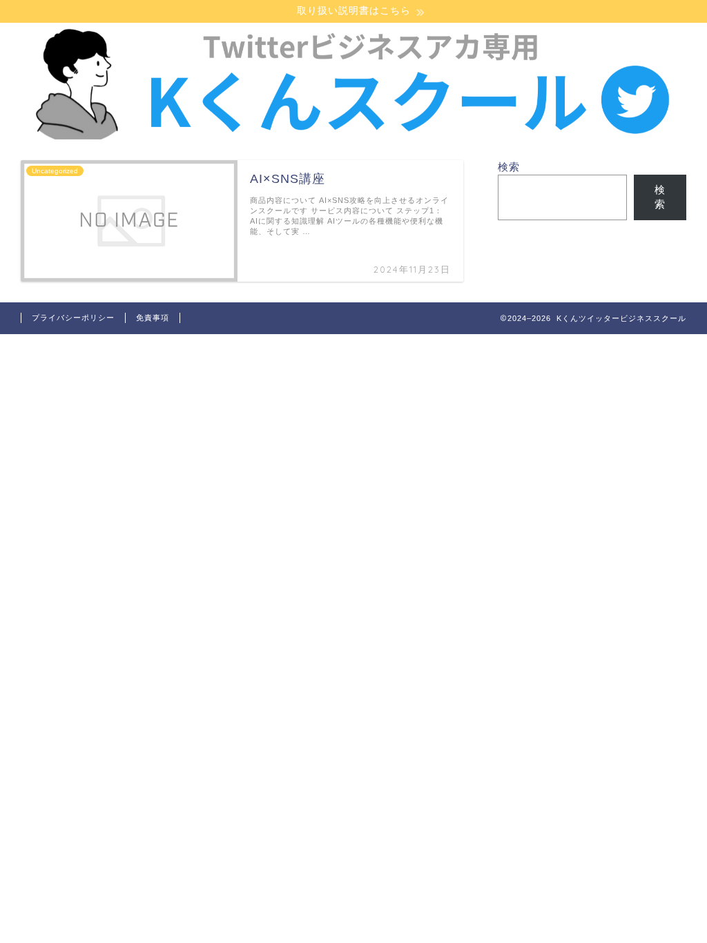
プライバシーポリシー (73, 317)
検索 (509, 167)
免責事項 (152, 317)
